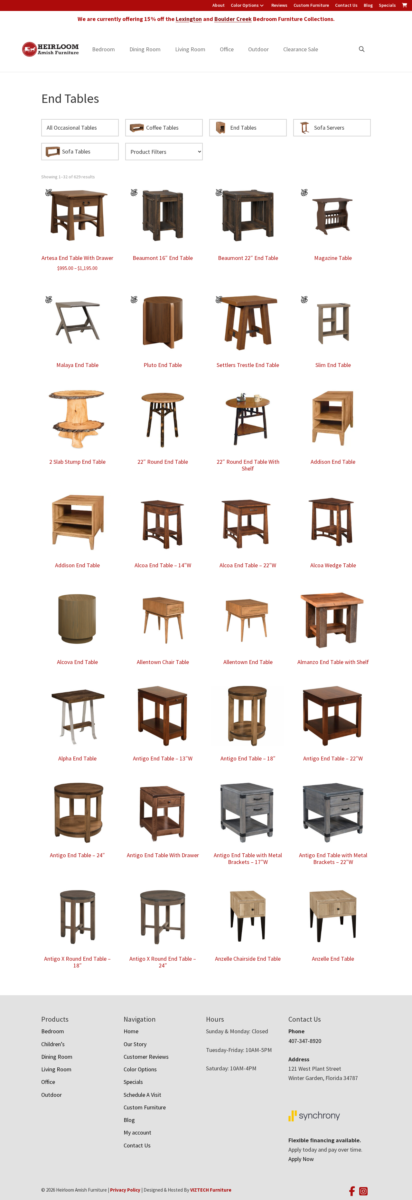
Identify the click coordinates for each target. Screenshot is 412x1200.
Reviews (279, 5)
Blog (368, 5)
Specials (387, 5)
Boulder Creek (233, 19)
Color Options (245, 5)
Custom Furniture (311, 5)
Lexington (189, 19)
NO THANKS (247, 682)
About (218, 5)
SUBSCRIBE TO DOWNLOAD (246, 657)
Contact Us (346, 5)
